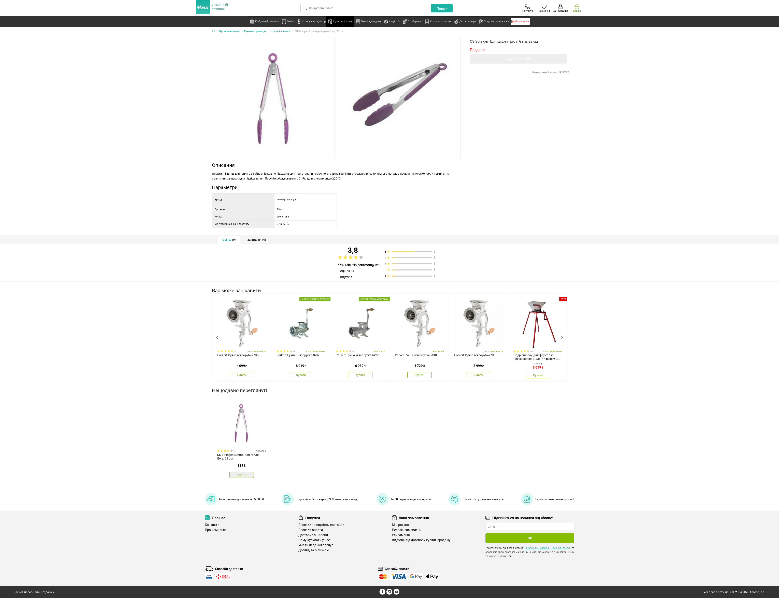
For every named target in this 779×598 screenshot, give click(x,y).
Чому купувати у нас (314, 540)
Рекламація (401, 534)
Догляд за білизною (313, 550)
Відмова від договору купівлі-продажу (421, 540)
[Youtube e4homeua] (396, 594)
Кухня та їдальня (229, 31)
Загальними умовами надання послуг (547, 548)
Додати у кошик (518, 58)
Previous (217, 337)
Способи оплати (310, 529)
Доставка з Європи (313, 534)
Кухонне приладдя (255, 31)
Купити (241, 375)
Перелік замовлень (406, 529)
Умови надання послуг (315, 545)
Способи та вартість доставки (321, 524)
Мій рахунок (401, 524)
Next (562, 337)
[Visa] (398, 576)
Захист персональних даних (34, 592)
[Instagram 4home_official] (389, 594)
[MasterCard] (383, 576)
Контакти (212, 524)
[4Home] (215, 31)
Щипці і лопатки (280, 31)
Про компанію (216, 529)
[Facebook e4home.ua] (382, 594)
